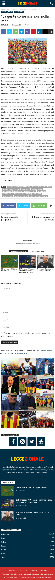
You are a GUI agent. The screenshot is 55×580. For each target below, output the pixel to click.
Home (3, 9)
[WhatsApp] (15, 31)
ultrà (45, 196)
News (3, 554)
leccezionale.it (18, 194)
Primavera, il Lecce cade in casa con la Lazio (45, 269)
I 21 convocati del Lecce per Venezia (9, 269)
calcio (17, 189)
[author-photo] (27, 232)
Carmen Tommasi (37, 189)
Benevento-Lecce (8, 189)
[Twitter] (9, 31)
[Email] (45, 31)
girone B (27, 191)
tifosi (31, 196)
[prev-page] (26, 276)
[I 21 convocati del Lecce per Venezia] (9, 261)
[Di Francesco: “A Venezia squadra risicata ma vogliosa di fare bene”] (27, 261)
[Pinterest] (33, 31)
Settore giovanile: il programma (10, 218)
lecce (33, 191)
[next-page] (29, 276)
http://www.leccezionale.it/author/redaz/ (27, 244)
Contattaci (34, 570)
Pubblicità (43, 570)
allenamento (47, 187)
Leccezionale (7, 194)
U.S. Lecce (38, 196)
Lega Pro (28, 194)
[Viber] (27, 31)
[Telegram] (21, 31)
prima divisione (7, 196)
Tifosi (3, 558)
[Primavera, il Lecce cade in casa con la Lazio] (45, 261)
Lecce (3, 546)
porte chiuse (37, 194)
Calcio (15, 9)
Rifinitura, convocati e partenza (43, 218)
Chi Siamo (11, 570)
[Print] (50, 31)
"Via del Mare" (36, 187)
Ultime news (19, 12)
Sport (8, 9)
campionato (26, 189)
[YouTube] (41, 441)
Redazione (6, 25)
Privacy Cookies (23, 570)
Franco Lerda (17, 191)
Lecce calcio (42, 191)
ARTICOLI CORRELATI (18, 251)
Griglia (3, 550)
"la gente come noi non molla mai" (19, 187)
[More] (50, 205)
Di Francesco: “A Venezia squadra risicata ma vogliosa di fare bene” (27, 270)
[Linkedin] (39, 31)
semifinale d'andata (21, 196)
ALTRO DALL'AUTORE (37, 251)
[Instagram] (22, 441)
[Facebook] (3, 31)
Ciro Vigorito (7, 191)
